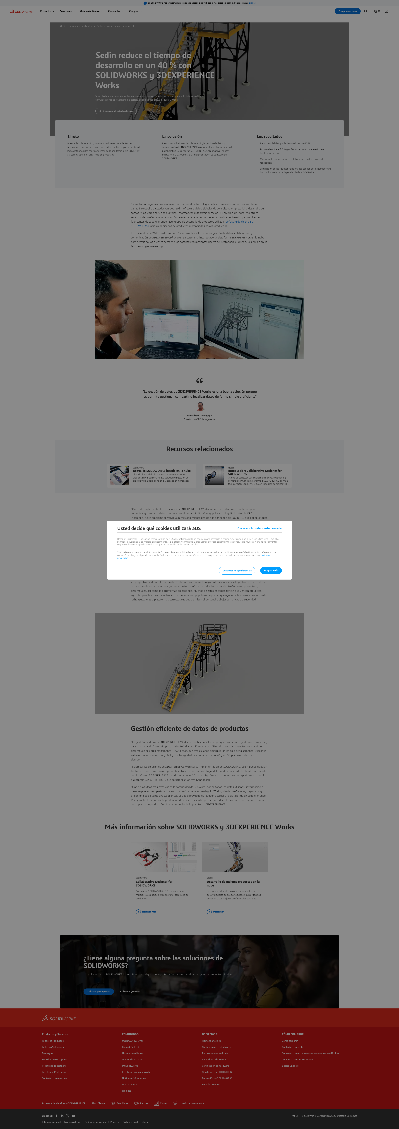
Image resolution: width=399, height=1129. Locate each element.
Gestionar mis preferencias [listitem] (237, 570)
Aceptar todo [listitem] (271, 570)
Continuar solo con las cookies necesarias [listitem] (260, 528)
